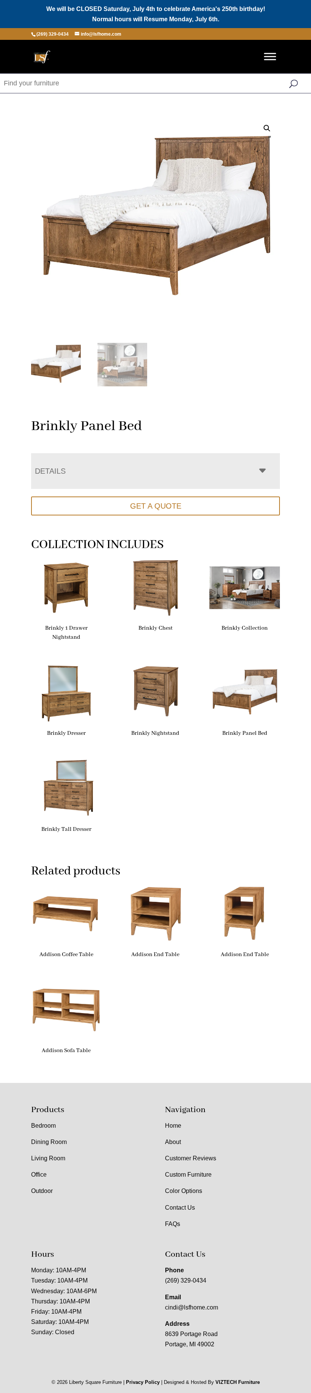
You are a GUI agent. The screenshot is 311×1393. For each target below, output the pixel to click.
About (173, 1142)
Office (39, 1174)
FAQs (172, 1224)
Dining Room (49, 1142)
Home (173, 1125)
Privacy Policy (143, 1382)
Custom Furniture (188, 1174)
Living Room (48, 1158)
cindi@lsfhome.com (191, 1307)
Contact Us (180, 1207)
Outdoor (42, 1191)
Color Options (183, 1191)
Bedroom (43, 1125)
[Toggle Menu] (270, 56)
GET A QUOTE (155, 506)
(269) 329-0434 (185, 1280)
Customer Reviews (190, 1158)
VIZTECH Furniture (237, 1382)
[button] (267, 128)
